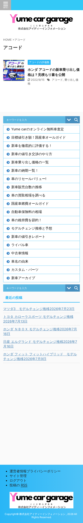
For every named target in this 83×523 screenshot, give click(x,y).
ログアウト (18, 480)
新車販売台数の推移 (26, 187)
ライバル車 (19, 245)
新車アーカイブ (23, 278)
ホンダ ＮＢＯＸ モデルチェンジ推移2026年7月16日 (40, 331)
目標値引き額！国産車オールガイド (38, 137)
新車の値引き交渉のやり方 (31, 154)
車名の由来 (19, 261)
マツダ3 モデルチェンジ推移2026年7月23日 (38, 309)
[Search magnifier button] (76, 119)
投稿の (18, 485)
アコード (57, 79)
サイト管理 (18, 476)
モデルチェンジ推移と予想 (31, 228)
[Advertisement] (41, 408)
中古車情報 (19, 253)
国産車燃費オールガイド (30, 203)
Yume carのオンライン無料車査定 (37, 129)
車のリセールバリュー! (28, 179)
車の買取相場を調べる (28, 195)
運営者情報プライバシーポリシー (35, 471)
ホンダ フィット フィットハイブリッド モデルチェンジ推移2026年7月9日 (40, 356)
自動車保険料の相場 (26, 212)
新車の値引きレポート (28, 236)
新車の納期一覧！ (25, 170)
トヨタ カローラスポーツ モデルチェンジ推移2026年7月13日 (38, 318)
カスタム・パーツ (25, 269)
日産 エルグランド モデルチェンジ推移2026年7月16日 (40, 343)
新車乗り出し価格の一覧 (30, 162)
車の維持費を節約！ (26, 220)
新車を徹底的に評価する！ (31, 145)
